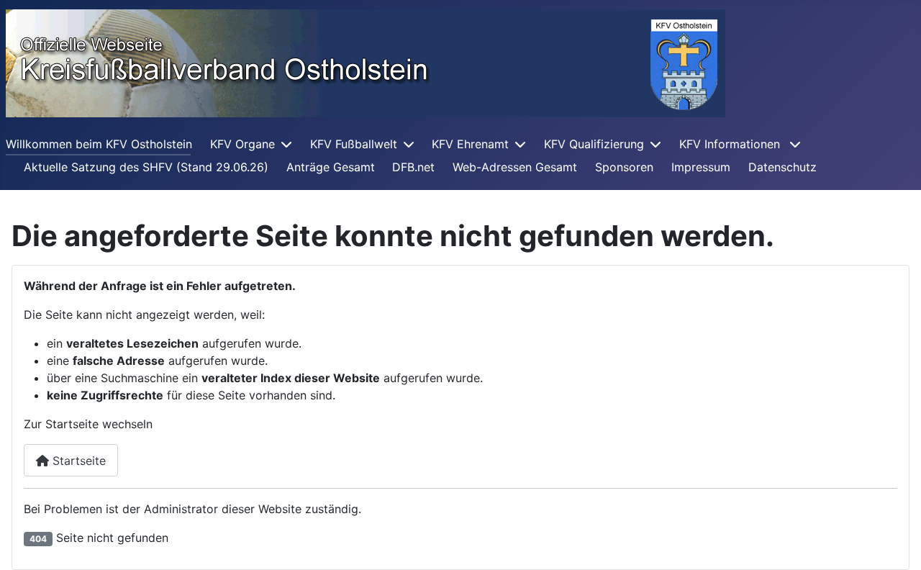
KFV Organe (242, 144)
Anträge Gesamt (330, 167)
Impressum (700, 167)
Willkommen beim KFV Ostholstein (99, 144)
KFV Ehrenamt (470, 144)
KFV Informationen (731, 144)
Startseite (77, 460)
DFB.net (413, 167)
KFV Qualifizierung (594, 144)
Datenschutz (782, 167)
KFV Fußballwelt (353, 144)
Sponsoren (624, 167)
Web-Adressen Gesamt (515, 167)
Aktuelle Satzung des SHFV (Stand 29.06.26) (146, 167)
